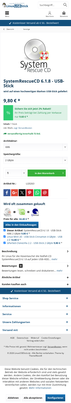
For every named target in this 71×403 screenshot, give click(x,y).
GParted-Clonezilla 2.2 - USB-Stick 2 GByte (30, 243)
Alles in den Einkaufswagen (20, 224)
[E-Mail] (44, 192)
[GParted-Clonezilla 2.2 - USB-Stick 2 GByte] (35, 212)
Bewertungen (9, 265)
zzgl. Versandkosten (23, 127)
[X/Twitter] (22, 192)
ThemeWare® (35, 355)
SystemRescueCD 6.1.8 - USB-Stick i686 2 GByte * (34, 232)
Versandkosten (54, 346)
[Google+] (14, 192)
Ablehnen (13, 397)
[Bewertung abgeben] (35, 96)
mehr (54, 259)
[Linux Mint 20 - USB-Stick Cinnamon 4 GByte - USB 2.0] (21, 212)
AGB (12, 338)
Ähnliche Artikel (11, 277)
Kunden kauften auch (14, 284)
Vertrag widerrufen (35, 340)
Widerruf (35, 338)
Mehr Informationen (40, 387)
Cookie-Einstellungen (51, 338)
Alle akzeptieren (33, 397)
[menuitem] (64, 14)
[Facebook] (6, 192)
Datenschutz (22, 338)
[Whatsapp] (37, 192)
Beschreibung (9, 251)
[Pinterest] (29, 192)
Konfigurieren (55, 397)
